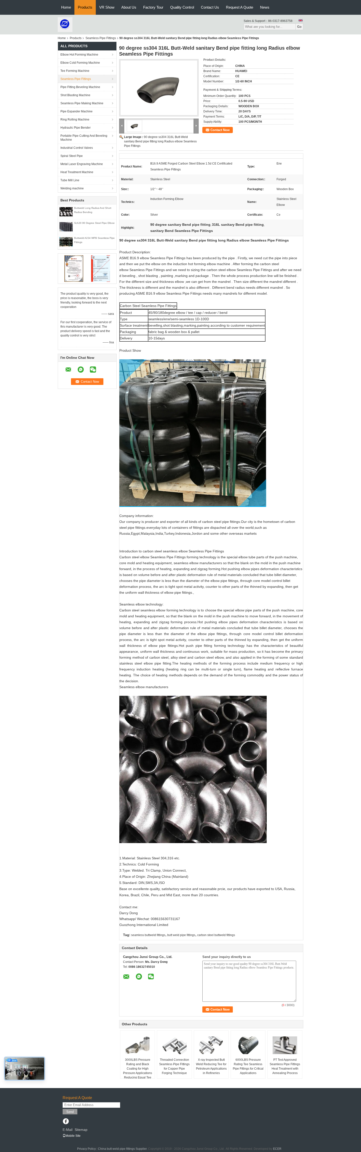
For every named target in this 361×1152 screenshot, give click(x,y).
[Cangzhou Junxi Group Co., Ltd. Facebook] (66, 1121)
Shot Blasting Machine (75, 95)
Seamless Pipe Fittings (100, 38)
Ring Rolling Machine (74, 119)
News (264, 7)
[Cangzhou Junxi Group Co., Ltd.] (65, 24)
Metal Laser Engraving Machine (81, 164)
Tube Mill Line (69, 180)
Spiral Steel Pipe (71, 156)
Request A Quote (239, 7)
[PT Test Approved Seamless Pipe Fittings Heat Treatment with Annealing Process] (285, 1045)
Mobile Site (73, 1135)
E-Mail (67, 1130)
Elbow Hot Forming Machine (79, 54)
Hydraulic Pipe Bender (75, 127)
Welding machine (72, 188)
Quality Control (182, 7)
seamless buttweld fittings (148, 935)
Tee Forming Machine (74, 71)
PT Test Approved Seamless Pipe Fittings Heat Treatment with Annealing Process (285, 1066)
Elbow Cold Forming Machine (80, 62)
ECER (277, 1149)
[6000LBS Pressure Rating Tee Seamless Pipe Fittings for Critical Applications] (248, 1045)
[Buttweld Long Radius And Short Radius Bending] (66, 211)
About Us (128, 7)
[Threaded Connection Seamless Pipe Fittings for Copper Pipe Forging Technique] (174, 1045)
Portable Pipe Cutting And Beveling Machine (83, 137)
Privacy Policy (86, 1149)
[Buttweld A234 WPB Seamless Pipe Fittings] (66, 241)
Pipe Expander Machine (76, 111)
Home (66, 7)
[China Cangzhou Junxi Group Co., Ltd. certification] (73, 268)
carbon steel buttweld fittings (216, 935)
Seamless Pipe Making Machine (81, 103)
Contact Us (210, 7)
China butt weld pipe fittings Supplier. (123, 1149)
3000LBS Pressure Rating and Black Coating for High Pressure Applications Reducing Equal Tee (137, 1068)
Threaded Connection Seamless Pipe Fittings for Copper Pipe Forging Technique (174, 1066)
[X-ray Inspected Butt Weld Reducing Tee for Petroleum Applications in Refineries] (211, 1045)
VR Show (106, 7)
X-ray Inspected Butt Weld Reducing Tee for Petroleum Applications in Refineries (211, 1066)
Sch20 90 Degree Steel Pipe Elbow (94, 223)
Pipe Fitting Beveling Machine (80, 87)
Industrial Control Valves (76, 148)
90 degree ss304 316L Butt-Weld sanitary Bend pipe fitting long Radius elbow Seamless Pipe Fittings (160, 141)
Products (85, 7)
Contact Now (220, 130)
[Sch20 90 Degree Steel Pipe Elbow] (66, 226)
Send (70, 1112)
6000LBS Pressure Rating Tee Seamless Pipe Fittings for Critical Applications (248, 1066)
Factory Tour (153, 7)
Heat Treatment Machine (76, 172)
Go (299, 27)
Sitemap (81, 1130)
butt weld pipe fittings (181, 935)
